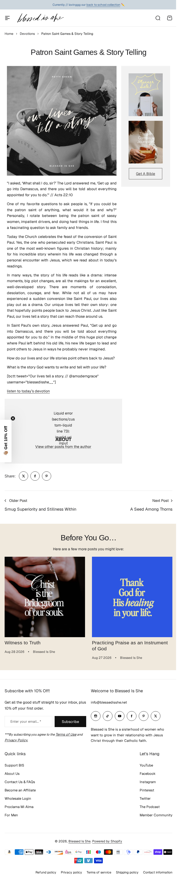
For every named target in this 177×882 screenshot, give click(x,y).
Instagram (144, 785)
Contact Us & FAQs (20, 785)
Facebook (144, 777)
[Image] (146, 94)
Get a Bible (145, 173)
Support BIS (14, 768)
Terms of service (95, 876)
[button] (6, 441)
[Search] (158, 18)
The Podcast (146, 810)
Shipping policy (123, 876)
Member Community (152, 818)
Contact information (154, 876)
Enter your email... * (25, 725)
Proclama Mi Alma (19, 810)
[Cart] (170, 18)
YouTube (143, 768)
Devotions (27, 34)
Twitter (141, 801)
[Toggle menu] (7, 18)
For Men (11, 818)
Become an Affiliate (20, 793)
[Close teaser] (13, 418)
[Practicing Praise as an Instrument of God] (132, 597)
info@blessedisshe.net (107, 706)
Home (9, 34)
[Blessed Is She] (40, 18)
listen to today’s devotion (28, 391)
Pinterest (143, 793)
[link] (23, 476)
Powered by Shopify (106, 844)
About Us (12, 777)
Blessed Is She (78, 844)
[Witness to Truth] (45, 597)
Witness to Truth (23, 642)
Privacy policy (68, 876)
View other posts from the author (63, 446)
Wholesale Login (18, 801)
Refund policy (42, 876)
